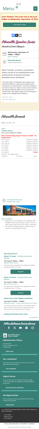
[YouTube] (20, 328)
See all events (33, 317)
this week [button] (19, 156)
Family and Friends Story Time (16, 314)
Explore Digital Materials (15, 388)
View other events (19, 25)
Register (21, 271)
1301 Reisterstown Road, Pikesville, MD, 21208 (14, 200)
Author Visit (12, 99)
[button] (17, 7)
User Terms (7, 415)
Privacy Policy (8, 416)
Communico (31, 423)
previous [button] (4, 156)
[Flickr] (26, 328)
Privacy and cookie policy (11, 423)
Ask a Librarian (11, 369)
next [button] (35, 156)
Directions (9, 351)
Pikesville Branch (14, 60)
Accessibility (8, 418)
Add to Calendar (13, 56)
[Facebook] (8, 328)
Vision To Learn (18, 257)
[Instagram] (32, 328)
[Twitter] (14, 328)
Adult (10, 97)
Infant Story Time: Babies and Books (18, 298)
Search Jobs (10, 405)
